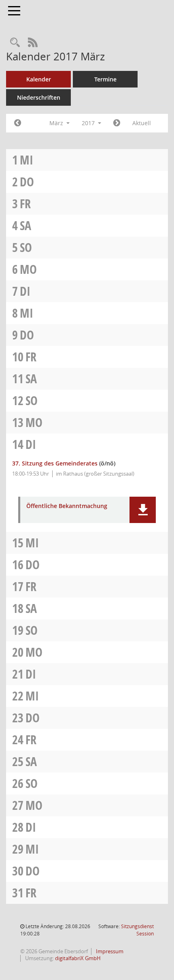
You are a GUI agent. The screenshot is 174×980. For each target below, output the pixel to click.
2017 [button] (89, 123)
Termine (105, 79)
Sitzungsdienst (137, 930)
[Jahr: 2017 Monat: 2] (17, 123)
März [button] (57, 123)
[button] (142, 510)
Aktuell (141, 123)
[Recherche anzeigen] (15, 42)
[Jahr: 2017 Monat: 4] (116, 123)
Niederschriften (38, 97)
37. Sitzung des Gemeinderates (55, 463)
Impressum (109, 951)
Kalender (38, 79)
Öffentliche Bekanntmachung (66, 506)
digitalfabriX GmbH (78, 958)
